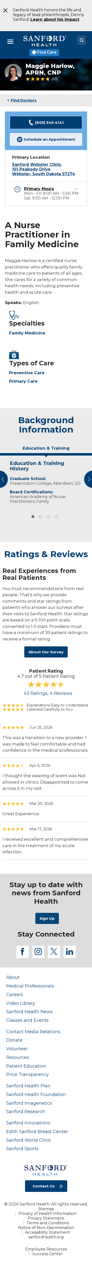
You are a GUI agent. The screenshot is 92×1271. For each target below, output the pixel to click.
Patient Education (26, 1066)
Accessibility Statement (47, 1232)
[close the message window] (3, 10)
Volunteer (17, 1049)
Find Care (46, 52)
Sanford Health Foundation (36, 1094)
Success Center (47, 1253)
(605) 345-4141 (49, 122)
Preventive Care (26, 372)
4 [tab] (56, 516)
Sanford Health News (29, 1011)
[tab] (46, 450)
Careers (14, 994)
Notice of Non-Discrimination (46, 1227)
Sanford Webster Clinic (36, 164)
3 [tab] (48, 516)
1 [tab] (32, 516)
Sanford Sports (22, 1148)
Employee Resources (46, 1249)
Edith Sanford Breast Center (37, 1131)
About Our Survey (46, 652)
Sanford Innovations (28, 1123)
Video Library (20, 1003)
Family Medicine (27, 332)
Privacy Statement (46, 1218)
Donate (14, 1040)
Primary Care (23, 381)
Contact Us (44, 1186)
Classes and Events (27, 1020)
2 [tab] (40, 516)
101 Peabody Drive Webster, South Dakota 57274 (43, 171)
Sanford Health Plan (28, 1086)
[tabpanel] (46, 481)
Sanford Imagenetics (29, 1103)
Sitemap (46, 1208)
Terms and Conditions (47, 1223)
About (13, 977)
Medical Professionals (30, 986)
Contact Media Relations (33, 1031)
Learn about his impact (54, 19)
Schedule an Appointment (49, 139)
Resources (17, 1057)
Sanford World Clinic (28, 1140)
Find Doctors (24, 100)
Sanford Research (25, 1111)
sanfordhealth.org (46, 1237)
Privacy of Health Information (48, 1213)
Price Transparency (27, 1074)
